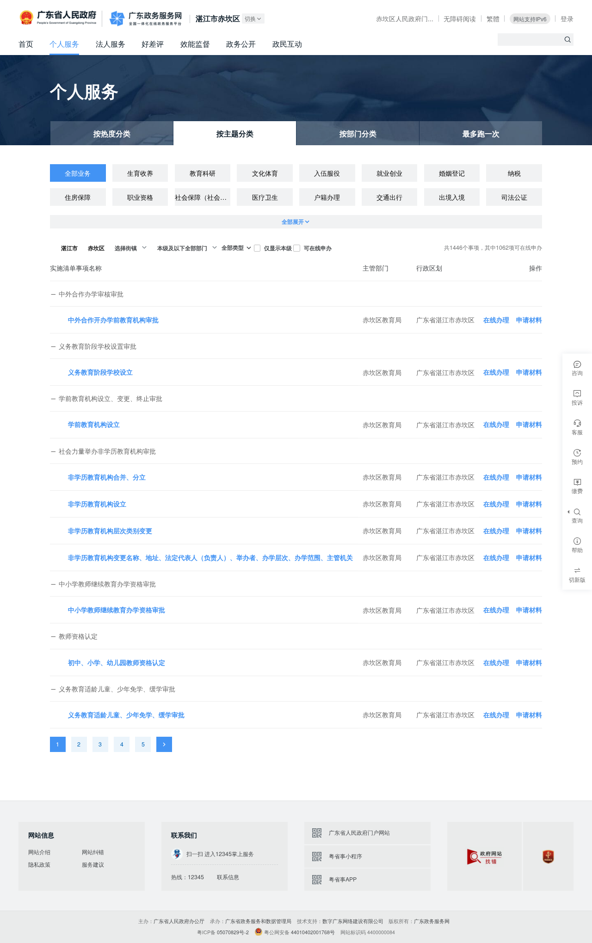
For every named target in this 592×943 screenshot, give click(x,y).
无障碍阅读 (460, 18)
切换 (250, 18)
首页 (25, 43)
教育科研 (203, 173)
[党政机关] (548, 856)
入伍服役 (327, 173)
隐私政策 (39, 865)
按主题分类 (234, 133)
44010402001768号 (313, 932)
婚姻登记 (452, 173)
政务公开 (241, 43)
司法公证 (514, 197)
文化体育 (265, 173)
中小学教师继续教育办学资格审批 (116, 609)
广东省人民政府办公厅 (179, 921)
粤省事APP (343, 879)
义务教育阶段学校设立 (100, 371)
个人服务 (64, 43)
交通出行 (389, 197)
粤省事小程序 (345, 856)
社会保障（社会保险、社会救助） (203, 197)
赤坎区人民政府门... (404, 18)
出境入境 (452, 197)
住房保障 (78, 197)
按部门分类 (357, 133)
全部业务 (78, 173)
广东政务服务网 (145, 19)
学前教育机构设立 (94, 424)
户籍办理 (327, 197)
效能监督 (195, 43)
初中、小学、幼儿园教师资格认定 (116, 662)
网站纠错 (93, 852)
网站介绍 (39, 852)
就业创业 (389, 173)
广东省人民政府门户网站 (359, 832)
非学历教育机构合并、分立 (107, 476)
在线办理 (496, 319)
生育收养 (140, 173)
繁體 (493, 18)
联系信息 (228, 877)
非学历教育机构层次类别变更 (110, 530)
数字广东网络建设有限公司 (352, 921)
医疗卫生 (265, 197)
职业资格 (140, 197)
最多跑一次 (481, 133)
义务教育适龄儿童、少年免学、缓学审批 (126, 714)
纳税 (514, 173)
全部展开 (293, 221)
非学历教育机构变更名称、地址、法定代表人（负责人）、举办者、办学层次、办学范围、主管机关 (210, 557)
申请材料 (529, 319)
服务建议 (93, 865)
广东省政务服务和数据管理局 (258, 921)
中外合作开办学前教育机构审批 (113, 319)
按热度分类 (111, 133)
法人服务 (110, 43)
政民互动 (287, 43)
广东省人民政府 (58, 18)
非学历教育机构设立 (97, 503)
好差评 (153, 43)
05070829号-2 (233, 932)
